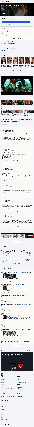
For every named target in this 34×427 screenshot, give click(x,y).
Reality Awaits (19, 396)
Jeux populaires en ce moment (6, 390)
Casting (3, 55)
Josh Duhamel (15, 65)
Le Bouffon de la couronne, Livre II (23, 388)
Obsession (2, 379)
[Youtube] (32, 350)
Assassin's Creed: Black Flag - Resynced (8, 388)
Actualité (2, 382)
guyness (8, 200)
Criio (4, 309)
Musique (19, 392)
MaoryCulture (5, 304)
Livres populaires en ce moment (22, 390)
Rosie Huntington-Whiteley (9, 66)
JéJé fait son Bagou (10, 130)
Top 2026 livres (20, 385)
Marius (8, 185)
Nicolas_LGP (9, 168)
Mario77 (4, 295)
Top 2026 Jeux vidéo (4, 385)
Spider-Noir (19, 379)
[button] (32, 1)
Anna (7, 215)
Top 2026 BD (3, 393)
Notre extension (3, 406)
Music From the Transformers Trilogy (13, 48)
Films (2, 376)
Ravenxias (5, 313)
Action (5, 43)
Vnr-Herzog (9, 149)
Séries (18, 376)
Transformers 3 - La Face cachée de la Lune (20, 272)
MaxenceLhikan (6, 329)
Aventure (8, 43)
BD (1, 392)
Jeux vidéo (3, 384)
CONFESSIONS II (20, 395)
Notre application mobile (5, 404)
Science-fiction (12, 43)
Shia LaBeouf (3, 65)
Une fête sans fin (4, 395)
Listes (2, 232)
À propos (2, 403)
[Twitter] (23, 350)
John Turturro (21, 65)
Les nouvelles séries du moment (22, 382)
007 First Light (3, 387)
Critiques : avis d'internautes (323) (10, 121)
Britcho (4, 341)
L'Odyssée (2, 380)
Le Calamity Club (20, 387)
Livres (18, 384)
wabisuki (4, 284)
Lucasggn (5, 324)
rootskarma (5, 272)
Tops (2, 106)
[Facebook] (25, 350)
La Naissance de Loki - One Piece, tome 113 (8, 396)
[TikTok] (29, 350)
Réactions (3, 246)
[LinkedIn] (30, 350)
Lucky (18, 380)
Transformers (6, 45)
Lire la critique (4, 142)
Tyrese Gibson (27, 65)
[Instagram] (27, 350)
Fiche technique (3, 50)
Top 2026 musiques (20, 393)
